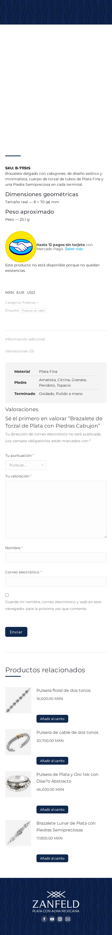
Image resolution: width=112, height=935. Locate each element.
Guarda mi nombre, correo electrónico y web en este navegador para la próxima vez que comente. (53, 605)
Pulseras (28, 302)
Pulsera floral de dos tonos (63, 690)
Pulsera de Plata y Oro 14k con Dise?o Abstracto (67, 778)
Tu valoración (18, 476)
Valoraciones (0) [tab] (19, 351)
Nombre (14, 548)
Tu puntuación (19, 455)
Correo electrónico (23, 572)
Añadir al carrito (52, 718)
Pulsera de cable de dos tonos (67, 732)
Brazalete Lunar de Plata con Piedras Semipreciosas (66, 826)
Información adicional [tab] (25, 339)
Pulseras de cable (33, 310)
